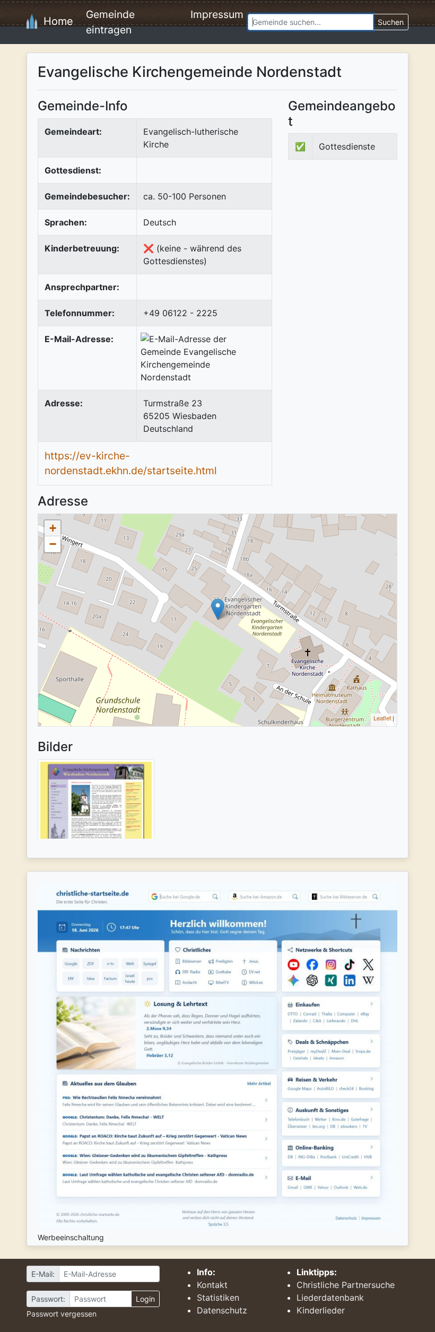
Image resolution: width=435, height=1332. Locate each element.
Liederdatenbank (330, 1297)
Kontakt (212, 1284)
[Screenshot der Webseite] (96, 802)
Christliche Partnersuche (346, 1284)
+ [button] (52, 528)
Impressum (216, 14)
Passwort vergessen (62, 1313)
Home (55, 21)
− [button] (52, 544)
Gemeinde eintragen (110, 22)
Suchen (391, 22)
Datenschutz (222, 1310)
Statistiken (218, 1297)
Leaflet (382, 717)
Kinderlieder (321, 1310)
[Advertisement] (361, 247)
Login (145, 1298)
